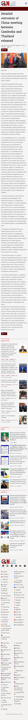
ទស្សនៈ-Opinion (8, 384)
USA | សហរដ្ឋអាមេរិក (17, 609)
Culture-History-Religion (5, 625)
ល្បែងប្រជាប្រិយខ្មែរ (19, 697)
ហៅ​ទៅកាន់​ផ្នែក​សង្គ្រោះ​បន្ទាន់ (18, 700)
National (5, 579)
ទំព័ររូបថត (17, 648)
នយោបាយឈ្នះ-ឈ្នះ (5, 655)
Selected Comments (4, 590)
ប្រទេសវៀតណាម (19, 620)
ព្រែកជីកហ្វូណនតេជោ (19, 684)
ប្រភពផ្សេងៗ (18, 704)
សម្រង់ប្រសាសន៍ (11, 359)
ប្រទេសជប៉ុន (18, 617)
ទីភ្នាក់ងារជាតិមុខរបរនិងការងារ (19, 678)
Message (5, 593)
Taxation (5, 582)
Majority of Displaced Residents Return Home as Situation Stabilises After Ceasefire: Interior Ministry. (9, 393)
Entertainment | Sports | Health (6, 629)
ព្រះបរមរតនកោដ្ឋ (6, 682)
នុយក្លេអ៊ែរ (17, 590)
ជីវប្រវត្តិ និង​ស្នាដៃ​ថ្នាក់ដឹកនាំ (6, 679)
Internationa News (5, 603)
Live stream (18, 643)
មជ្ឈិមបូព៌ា (17, 603)
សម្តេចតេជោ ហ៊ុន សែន (6, 651)
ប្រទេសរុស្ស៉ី (18, 615)
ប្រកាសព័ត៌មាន (8, 375)
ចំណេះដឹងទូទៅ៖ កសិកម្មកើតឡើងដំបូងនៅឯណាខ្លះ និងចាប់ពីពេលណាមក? (17, 545)
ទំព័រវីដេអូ (7, 359)
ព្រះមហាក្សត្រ (5, 643)
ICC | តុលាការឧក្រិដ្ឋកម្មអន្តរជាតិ (18, 581)
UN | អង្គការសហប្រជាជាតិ (19, 577)
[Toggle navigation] (25, 3)
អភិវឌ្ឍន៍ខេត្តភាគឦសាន (18, 671)
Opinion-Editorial (4, 585)
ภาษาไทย (5, 577)
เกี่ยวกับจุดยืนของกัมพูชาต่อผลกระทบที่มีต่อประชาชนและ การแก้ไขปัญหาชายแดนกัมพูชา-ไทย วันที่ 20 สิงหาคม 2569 (18, 448)
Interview (5, 615)
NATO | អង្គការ (19, 585)
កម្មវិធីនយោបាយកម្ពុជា (18, 658)
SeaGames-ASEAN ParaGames (5, 689)
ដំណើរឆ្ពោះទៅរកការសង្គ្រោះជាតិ (5, 659)
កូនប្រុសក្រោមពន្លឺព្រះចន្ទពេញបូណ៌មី (6, 674)
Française (5, 574)
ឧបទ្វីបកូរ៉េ (17, 605)
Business (5, 610)
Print (5, 50)
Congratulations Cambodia (5, 638)
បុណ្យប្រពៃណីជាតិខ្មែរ (19, 693)
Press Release (6, 596)
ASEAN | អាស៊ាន (19, 595)
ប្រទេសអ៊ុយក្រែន (19, 622)
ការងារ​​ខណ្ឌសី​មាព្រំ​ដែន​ (19, 667)
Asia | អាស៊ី (18, 592)
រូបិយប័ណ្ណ (4, 709)
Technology (5, 607)
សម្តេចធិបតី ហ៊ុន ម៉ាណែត (18, 654)
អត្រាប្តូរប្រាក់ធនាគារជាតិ (6, 706)
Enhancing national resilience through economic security (9, 381)
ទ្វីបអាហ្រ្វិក (18, 600)
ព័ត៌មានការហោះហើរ (4, 701)
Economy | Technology (5, 621)
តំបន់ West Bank (19, 598)
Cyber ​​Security (6, 698)
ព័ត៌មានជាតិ (3, 47)
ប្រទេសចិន (18, 612)
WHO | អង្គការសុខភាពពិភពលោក (19, 573)
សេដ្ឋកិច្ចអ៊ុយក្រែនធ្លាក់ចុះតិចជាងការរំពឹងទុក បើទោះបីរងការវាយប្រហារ (18, 522)
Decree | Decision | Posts (5, 599)
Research (5, 617)
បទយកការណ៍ (18, 651)
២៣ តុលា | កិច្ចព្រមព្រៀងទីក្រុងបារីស (6, 664)
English (23, 45)
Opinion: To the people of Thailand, (8, 417)
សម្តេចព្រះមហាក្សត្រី (4, 646)
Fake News (5, 612)
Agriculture (5, 633)
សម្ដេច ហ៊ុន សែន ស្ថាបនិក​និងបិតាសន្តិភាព (6, 669)
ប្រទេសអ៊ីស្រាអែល (19, 625)
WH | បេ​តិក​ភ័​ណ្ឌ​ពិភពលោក (6, 694)
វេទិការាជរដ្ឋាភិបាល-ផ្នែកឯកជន (19, 663)
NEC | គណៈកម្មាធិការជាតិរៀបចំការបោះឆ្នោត (18, 688)
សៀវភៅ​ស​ (18, 675)
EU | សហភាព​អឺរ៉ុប (19, 587)
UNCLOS (5, 685)
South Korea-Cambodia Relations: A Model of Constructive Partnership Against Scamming (8, 405)
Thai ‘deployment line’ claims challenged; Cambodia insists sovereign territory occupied (18, 481)
